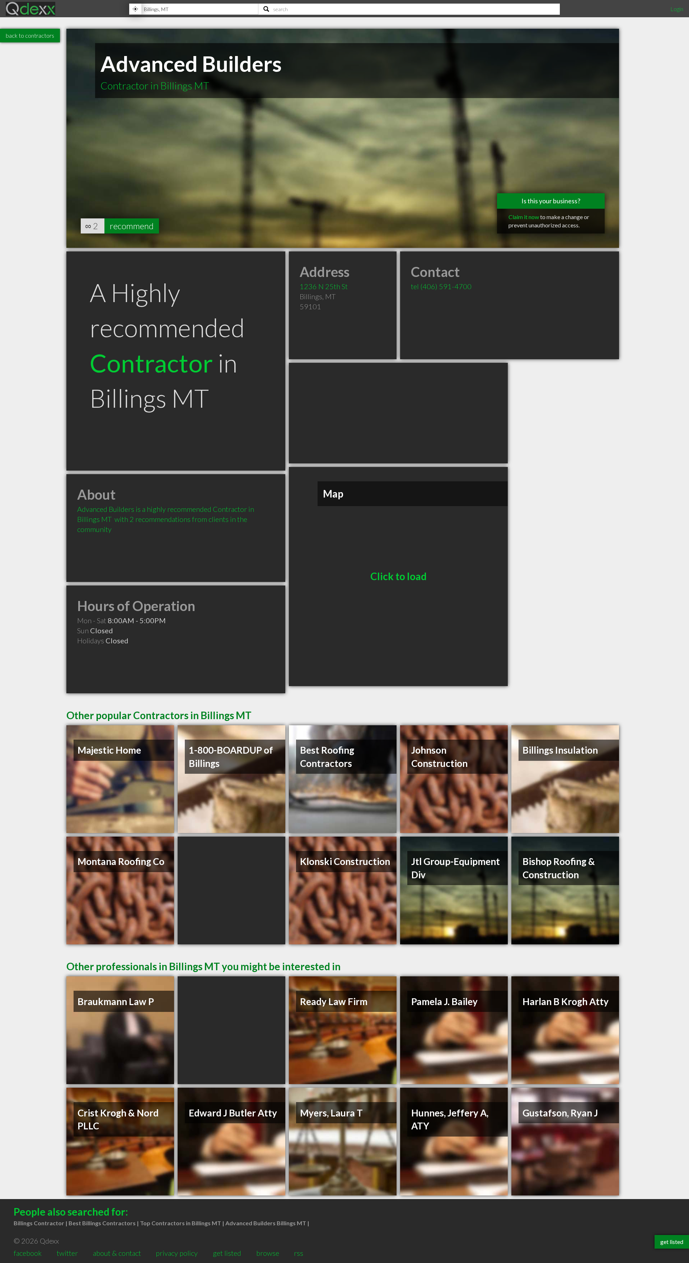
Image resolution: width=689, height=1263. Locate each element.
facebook (28, 1253)
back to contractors (30, 35)
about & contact (117, 1253)
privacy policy (177, 1253)
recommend (132, 226)
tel (441, 286)
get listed (227, 1253)
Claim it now (523, 216)
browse (267, 1253)
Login (676, 8)
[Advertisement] (398, 413)
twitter (67, 1253)
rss (298, 1253)
